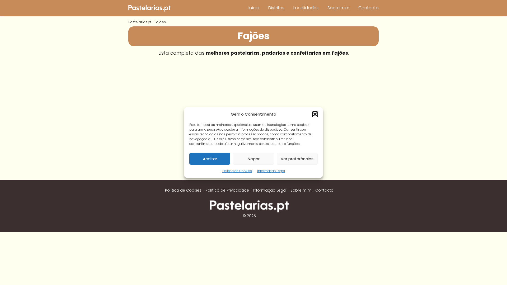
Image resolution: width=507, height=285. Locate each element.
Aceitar (210, 159)
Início (253, 8)
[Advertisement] (253, 99)
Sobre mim (338, 8)
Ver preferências (297, 159)
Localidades (305, 8)
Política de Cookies (237, 171)
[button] (315, 114)
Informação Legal (271, 171)
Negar (254, 159)
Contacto (368, 8)
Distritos (276, 8)
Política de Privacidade (227, 190)
